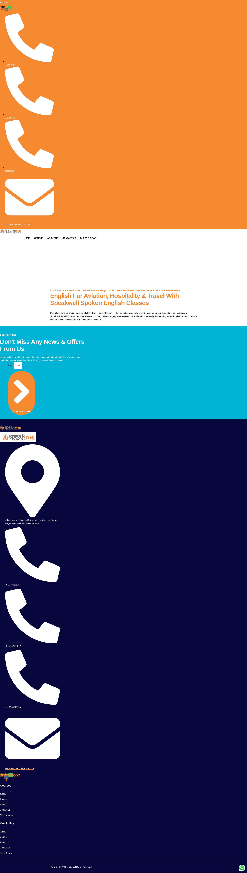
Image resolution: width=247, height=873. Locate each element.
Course (38, 238)
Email (11, 365)
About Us (52, 238)
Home (27, 238)
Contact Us (69, 238)
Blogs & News (88, 238)
